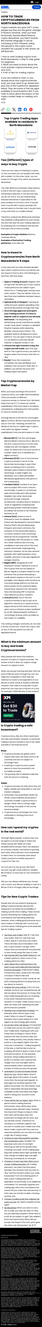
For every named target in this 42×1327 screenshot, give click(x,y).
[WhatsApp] (8, 109)
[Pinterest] (31, 109)
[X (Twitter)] (14, 109)
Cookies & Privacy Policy (9, 1235)
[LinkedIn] (19, 109)
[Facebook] (25, 109)
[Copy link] (2, 109)
